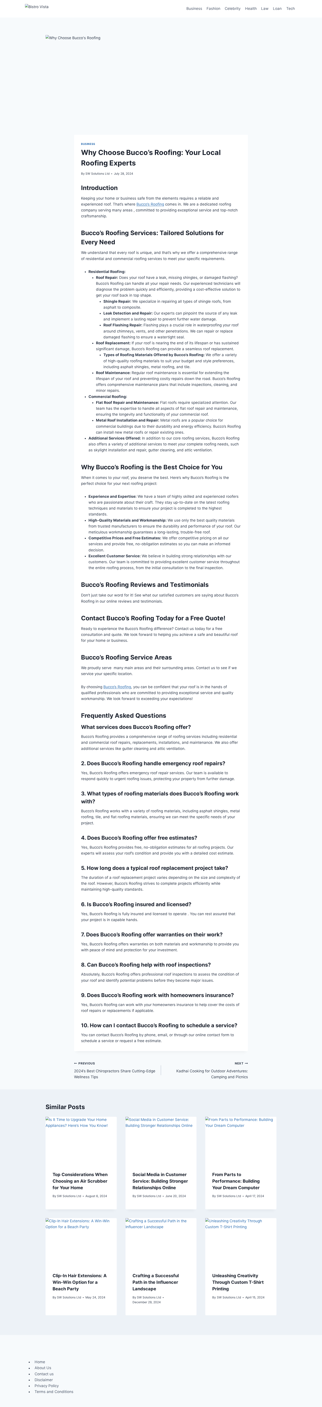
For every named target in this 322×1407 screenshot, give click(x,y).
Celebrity (233, 8)
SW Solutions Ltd (97, 173)
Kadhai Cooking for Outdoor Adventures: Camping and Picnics (212, 1070)
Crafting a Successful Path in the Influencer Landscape (156, 1282)
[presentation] (81, 1140)
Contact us (44, 1374)
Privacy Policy (47, 1386)
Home (40, 1362)
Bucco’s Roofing (150, 204)
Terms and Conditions (54, 1391)
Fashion (213, 8)
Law (265, 8)
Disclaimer (44, 1380)
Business (194, 8)
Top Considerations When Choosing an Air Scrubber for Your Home (80, 1181)
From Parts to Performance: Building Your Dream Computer (236, 1181)
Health (251, 8)
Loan (277, 8)
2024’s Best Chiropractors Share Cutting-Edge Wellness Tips (114, 1070)
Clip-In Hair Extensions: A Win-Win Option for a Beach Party (80, 1282)
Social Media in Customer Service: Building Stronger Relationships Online (160, 1181)
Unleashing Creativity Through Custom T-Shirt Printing (238, 1282)
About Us (43, 1368)
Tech (290, 8)
